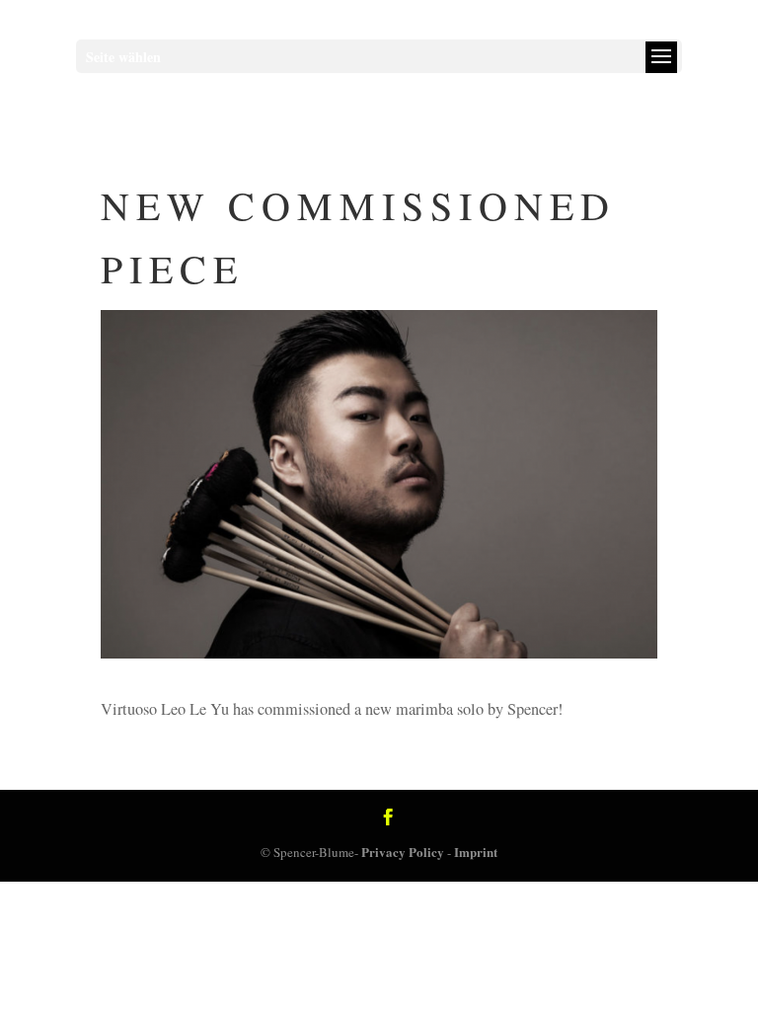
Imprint (475, 851)
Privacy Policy (402, 851)
